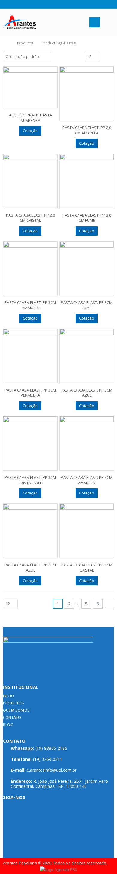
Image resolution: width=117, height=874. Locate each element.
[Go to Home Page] (6, 43)
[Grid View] (104, 56)
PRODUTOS (13, 703)
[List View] (111, 56)
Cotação (30, 130)
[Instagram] (12, 4)
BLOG (8, 724)
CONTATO (12, 717)
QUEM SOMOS (16, 710)
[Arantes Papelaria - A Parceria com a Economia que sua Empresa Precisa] (19, 22)
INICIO (8, 695)
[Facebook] (5, 4)
